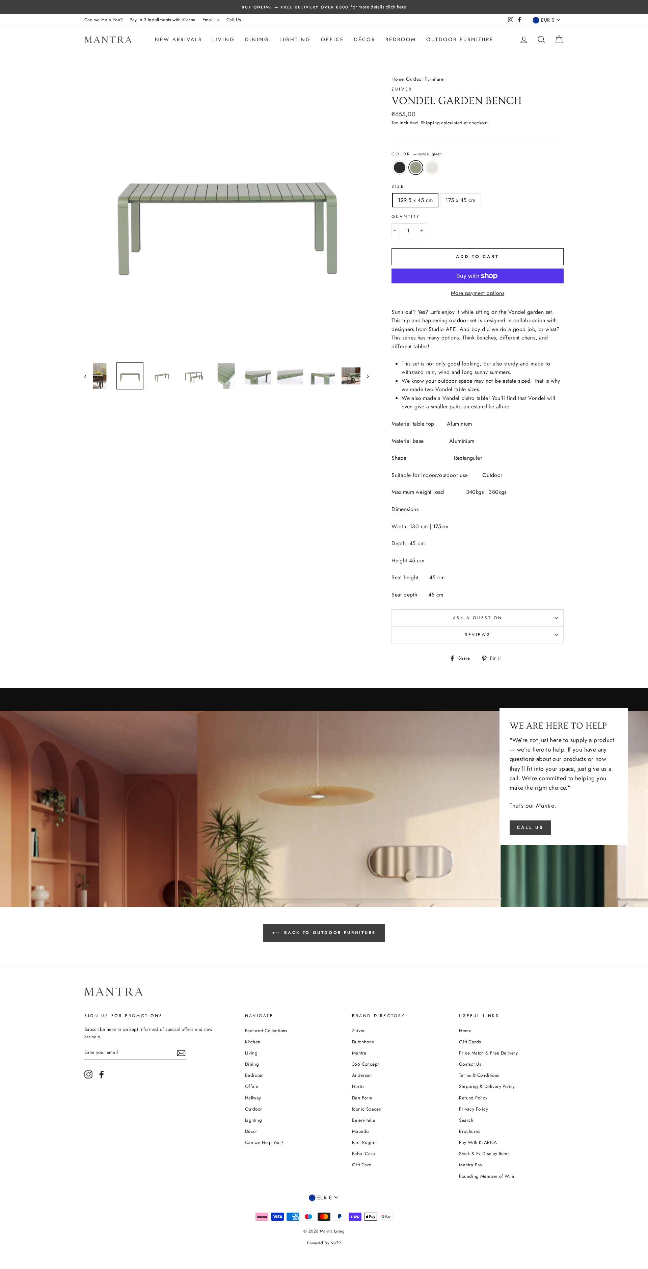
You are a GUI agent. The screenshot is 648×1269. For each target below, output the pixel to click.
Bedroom (400, 39)
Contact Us (470, 1064)
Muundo (360, 1131)
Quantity (406, 216)
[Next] (364, 375)
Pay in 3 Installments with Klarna (162, 19)
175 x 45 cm (460, 200)
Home (398, 79)
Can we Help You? (103, 19)
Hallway (253, 1097)
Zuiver (402, 89)
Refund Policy (473, 1097)
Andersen (362, 1075)
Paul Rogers (364, 1142)
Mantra (359, 1052)
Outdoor (253, 1109)
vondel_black (399, 167)
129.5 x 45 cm (415, 200)
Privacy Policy (473, 1109)
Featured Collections (266, 1030)
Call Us (233, 19)
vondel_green (416, 167)
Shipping (430, 122)
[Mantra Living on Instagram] (88, 1074)
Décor (364, 39)
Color (416, 154)
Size (398, 186)
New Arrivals (178, 39)
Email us (211, 19)
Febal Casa (363, 1153)
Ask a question (477, 618)
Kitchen (253, 1041)
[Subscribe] (181, 1052)
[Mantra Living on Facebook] (102, 1074)
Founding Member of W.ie (486, 1176)
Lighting (295, 39)
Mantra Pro (470, 1164)
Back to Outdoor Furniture (328, 932)
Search (466, 1120)
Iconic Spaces (366, 1109)
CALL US (530, 827)
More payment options (477, 293)
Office (332, 39)
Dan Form (362, 1097)
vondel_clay (432, 167)
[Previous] (88, 375)
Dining (257, 39)
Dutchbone (363, 1041)
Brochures (469, 1131)
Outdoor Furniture (459, 39)
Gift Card (362, 1164)
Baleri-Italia (363, 1120)
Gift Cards (470, 1041)
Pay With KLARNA (478, 1142)
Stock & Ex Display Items (484, 1153)
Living (223, 39)
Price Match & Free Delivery (488, 1052)
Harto (357, 1086)
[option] (324, 7)
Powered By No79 (324, 1243)
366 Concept (365, 1064)
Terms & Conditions (479, 1075)
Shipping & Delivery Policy (487, 1086)
